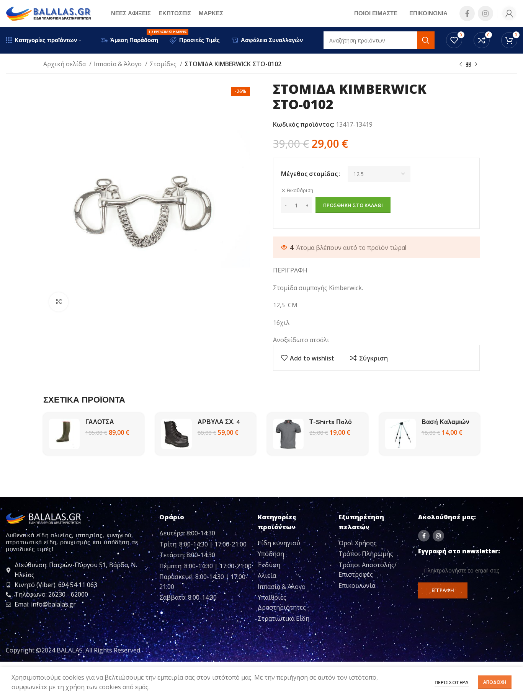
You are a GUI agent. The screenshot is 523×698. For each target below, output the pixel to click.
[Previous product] (460, 64)
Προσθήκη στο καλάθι (353, 205)
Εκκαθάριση (300, 191)
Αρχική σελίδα (65, 64)
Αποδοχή (494, 682)
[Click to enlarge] (58, 301)
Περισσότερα (452, 682)
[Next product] (476, 64)
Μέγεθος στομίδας (309, 174)
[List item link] (295, 543)
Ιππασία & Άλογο (118, 64)
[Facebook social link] (467, 13)
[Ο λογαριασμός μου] (509, 13)
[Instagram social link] (485, 13)
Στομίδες (164, 64)
